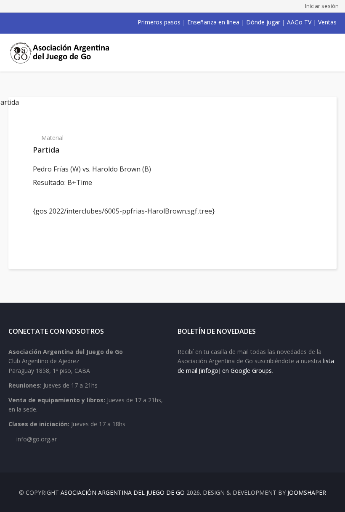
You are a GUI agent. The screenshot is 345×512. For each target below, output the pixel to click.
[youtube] (33, 22)
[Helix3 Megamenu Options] (327, 52)
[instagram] (44, 22)
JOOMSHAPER (306, 492)
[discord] (66, 22)
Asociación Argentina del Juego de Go (123, 492)
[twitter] (22, 22)
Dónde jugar (263, 22)
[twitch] (55, 22)
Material (52, 138)
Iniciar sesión (322, 6)
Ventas (327, 22)
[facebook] (11, 22)
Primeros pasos (159, 22)
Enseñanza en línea (213, 22)
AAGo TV (299, 22)
